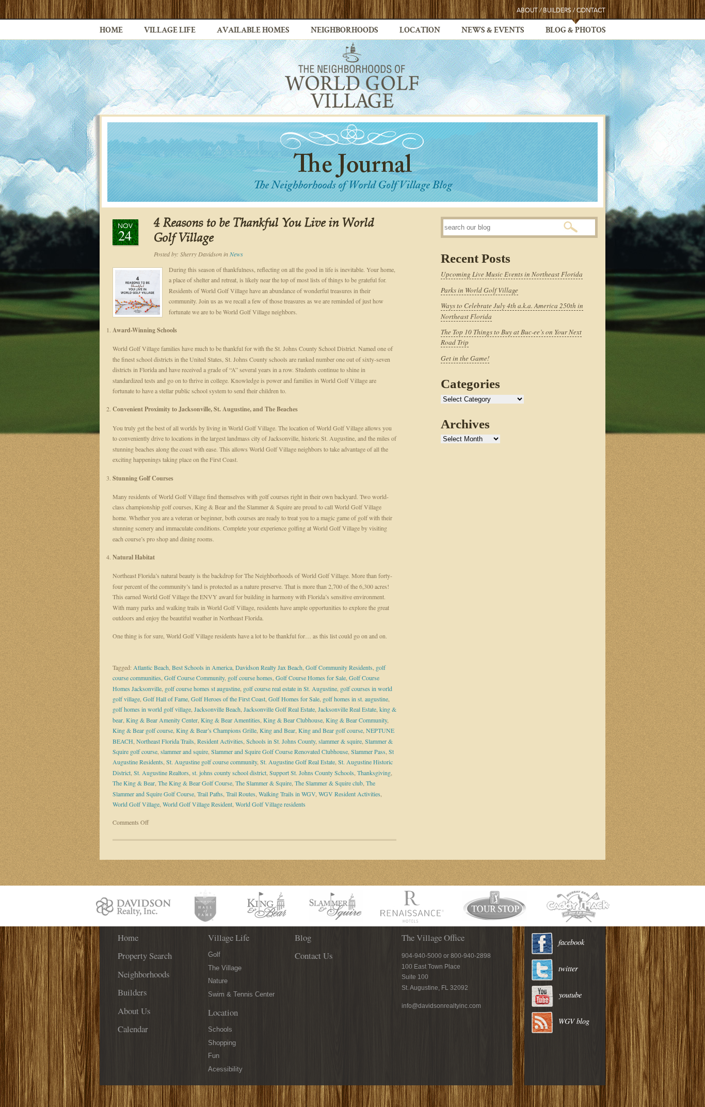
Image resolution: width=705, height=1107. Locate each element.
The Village (225, 968)
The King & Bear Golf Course (195, 783)
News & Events (492, 31)
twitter (568, 968)
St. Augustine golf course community (211, 762)
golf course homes (250, 677)
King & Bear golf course (143, 730)
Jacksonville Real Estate (347, 709)
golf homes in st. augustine (355, 699)
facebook (571, 942)
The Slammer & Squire (263, 783)
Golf (214, 954)
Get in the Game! (465, 358)
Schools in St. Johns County (280, 741)
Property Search (145, 955)
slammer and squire (184, 751)
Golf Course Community (194, 677)
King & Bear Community (356, 720)
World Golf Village (136, 804)
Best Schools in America (202, 667)
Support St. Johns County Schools (311, 772)
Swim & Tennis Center (241, 994)
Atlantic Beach (151, 667)
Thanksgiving (374, 772)
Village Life (170, 31)
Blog (303, 937)
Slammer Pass (368, 751)
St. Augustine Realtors (161, 772)
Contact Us (314, 955)
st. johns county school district (229, 772)
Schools (220, 1029)
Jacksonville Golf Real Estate (279, 709)
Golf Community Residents (339, 667)
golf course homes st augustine (202, 688)
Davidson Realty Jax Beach (268, 667)
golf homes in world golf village (152, 709)
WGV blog (573, 1021)
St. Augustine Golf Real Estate (297, 762)
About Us (134, 1011)
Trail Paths (210, 794)
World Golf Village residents (270, 804)
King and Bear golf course (330, 730)
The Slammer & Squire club (329, 783)
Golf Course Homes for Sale (311, 677)
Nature (218, 981)
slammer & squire (340, 741)
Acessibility (225, 1069)
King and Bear (277, 730)
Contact (590, 10)
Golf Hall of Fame (165, 699)
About (527, 10)
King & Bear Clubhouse (293, 720)
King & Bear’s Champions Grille (216, 730)
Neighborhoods (344, 31)
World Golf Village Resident (197, 804)
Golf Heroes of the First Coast (228, 699)
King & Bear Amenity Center (162, 720)
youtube (570, 995)
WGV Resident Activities (349, 794)
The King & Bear (134, 783)
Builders (557, 10)
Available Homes (253, 31)
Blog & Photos (576, 31)
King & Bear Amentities (230, 720)
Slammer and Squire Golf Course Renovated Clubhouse (279, 751)
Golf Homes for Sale (293, 699)
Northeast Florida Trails (165, 741)
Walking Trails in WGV (287, 794)
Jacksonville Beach (217, 709)
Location (419, 31)
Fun (213, 1056)
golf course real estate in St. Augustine (290, 688)
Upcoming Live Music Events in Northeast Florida (512, 274)
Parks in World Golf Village (479, 290)
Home (111, 31)
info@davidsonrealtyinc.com (441, 1005)
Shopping (222, 1043)
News (236, 254)
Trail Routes (240, 794)
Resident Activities (220, 741)
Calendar (133, 1029)
